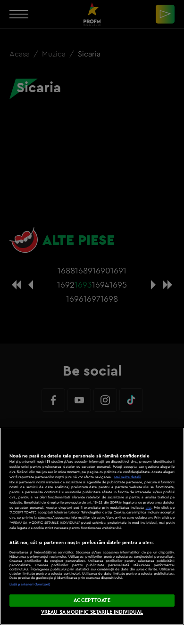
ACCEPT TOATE (92, 600)
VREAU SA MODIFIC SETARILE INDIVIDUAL (92, 612)
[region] (92, 526)
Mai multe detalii (127, 477)
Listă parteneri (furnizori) (29, 584)
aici (148, 507)
